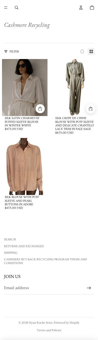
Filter (14, 51)
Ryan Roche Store (41, 322)
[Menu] (6, 7)
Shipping (10, 252)
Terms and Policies (49, 330)
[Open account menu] (80, 7)
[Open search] (16, 7)
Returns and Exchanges (24, 246)
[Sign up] (89, 288)
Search (10, 239)
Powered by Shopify (66, 322)
